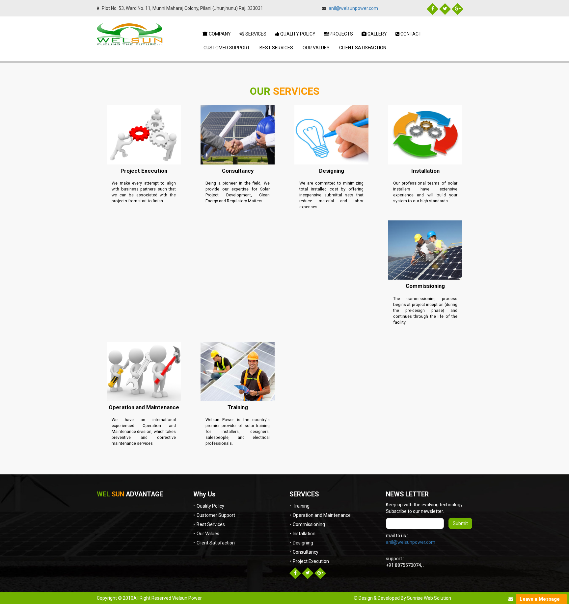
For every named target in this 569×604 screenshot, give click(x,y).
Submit (460, 523)
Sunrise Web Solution (429, 598)
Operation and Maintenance (144, 407)
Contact (410, 34)
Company (219, 34)
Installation (425, 171)
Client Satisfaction (362, 47)
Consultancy (238, 171)
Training (238, 407)
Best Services (275, 47)
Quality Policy (297, 34)
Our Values (316, 47)
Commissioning (425, 286)
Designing (331, 171)
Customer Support (226, 47)
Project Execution (144, 171)
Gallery (376, 34)
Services (255, 34)
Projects (341, 34)
